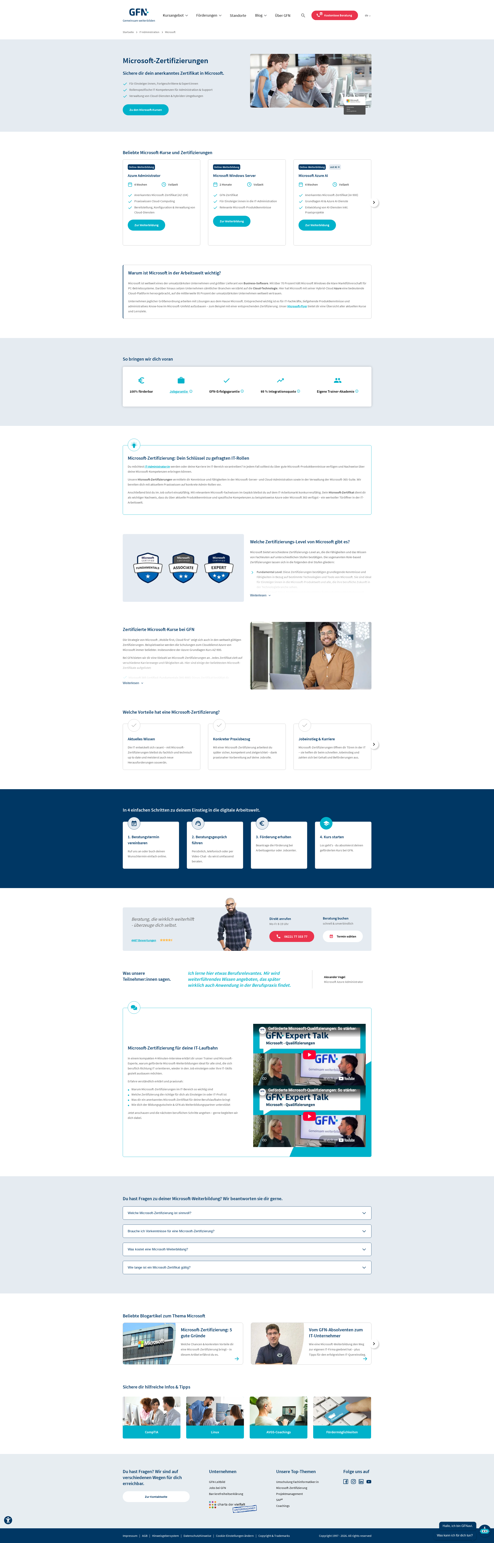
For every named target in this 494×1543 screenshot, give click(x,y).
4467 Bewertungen (143, 940)
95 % (279, 391)
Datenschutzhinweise (197, 1536)
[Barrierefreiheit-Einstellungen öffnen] (8, 1520)
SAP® (279, 1500)
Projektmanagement (289, 1494)
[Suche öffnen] (303, 15)
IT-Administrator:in (157, 466)
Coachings (283, 1506)
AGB (144, 1536)
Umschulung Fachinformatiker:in (297, 1482)
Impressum (130, 1536)
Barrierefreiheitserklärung (226, 1494)
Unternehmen (222, 1471)
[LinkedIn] (361, 1481)
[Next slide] (373, 202)
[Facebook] (345, 1481)
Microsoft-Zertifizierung (291, 1488)
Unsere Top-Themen (296, 1471)
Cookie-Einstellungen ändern (235, 1536)
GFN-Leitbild (217, 1482)
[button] (146, 109)
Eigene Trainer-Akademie (335, 391)
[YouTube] (368, 1481)
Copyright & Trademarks (274, 1536)
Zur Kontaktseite (156, 1497)
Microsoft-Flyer (297, 306)
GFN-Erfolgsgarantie (224, 391)
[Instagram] (353, 1481)
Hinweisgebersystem (165, 1536)
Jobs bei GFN (217, 1488)
